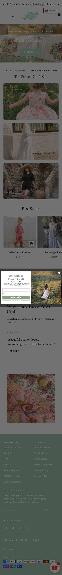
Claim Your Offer (16, 297)
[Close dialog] (59, 273)
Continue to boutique (16, 300)
